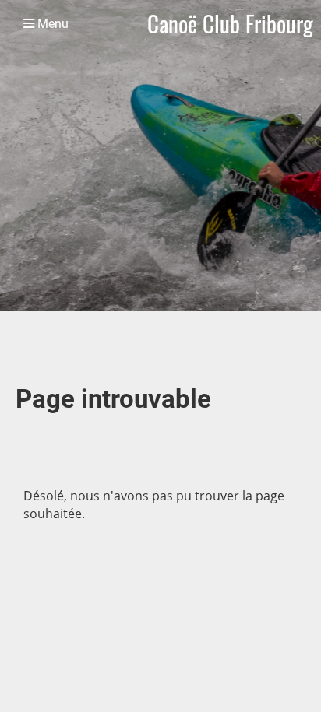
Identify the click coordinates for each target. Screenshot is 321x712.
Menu (51, 23)
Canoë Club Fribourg (230, 23)
